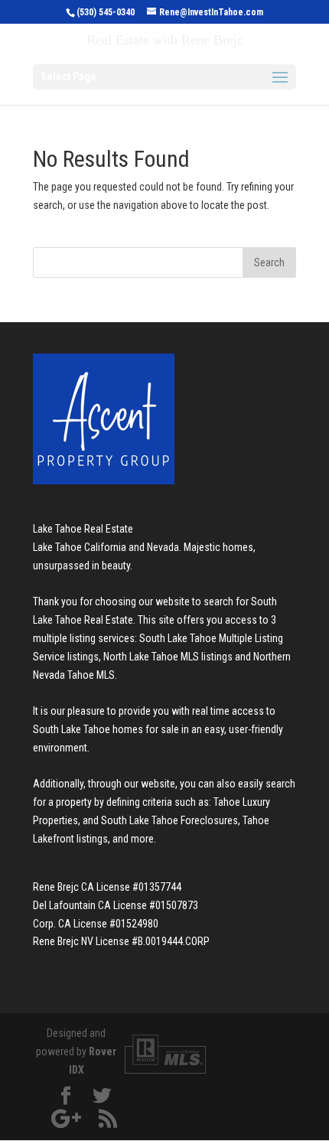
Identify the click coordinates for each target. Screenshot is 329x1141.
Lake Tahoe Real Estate (83, 529)
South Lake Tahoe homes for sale (106, 729)
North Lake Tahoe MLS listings (168, 656)
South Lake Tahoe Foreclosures (169, 820)
